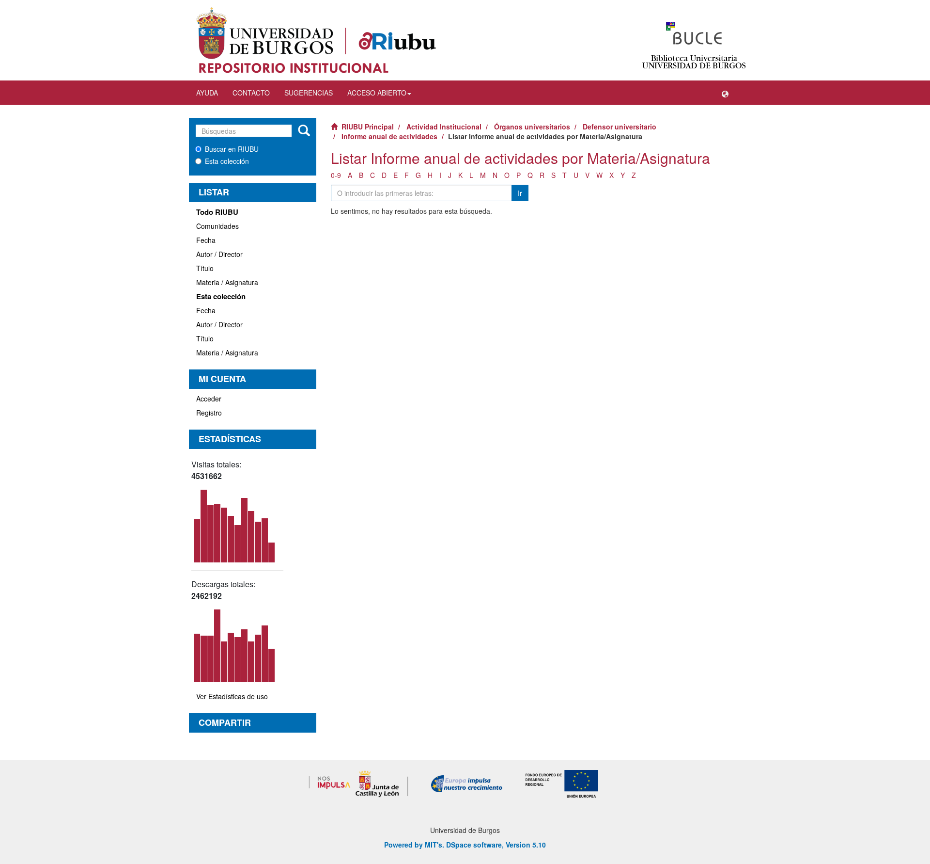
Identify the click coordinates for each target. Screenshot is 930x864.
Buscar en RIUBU (232, 149)
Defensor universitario (619, 126)
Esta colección (227, 161)
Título (205, 268)
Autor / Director (219, 254)
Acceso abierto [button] (376, 92)
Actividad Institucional (443, 126)
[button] (725, 92)
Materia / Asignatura (227, 282)
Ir (520, 193)
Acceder (208, 398)
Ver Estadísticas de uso (232, 696)
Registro (209, 412)
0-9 (336, 175)
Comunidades (217, 226)
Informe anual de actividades (389, 136)
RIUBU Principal (367, 126)
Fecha (206, 240)
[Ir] (304, 131)
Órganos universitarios (532, 126)
